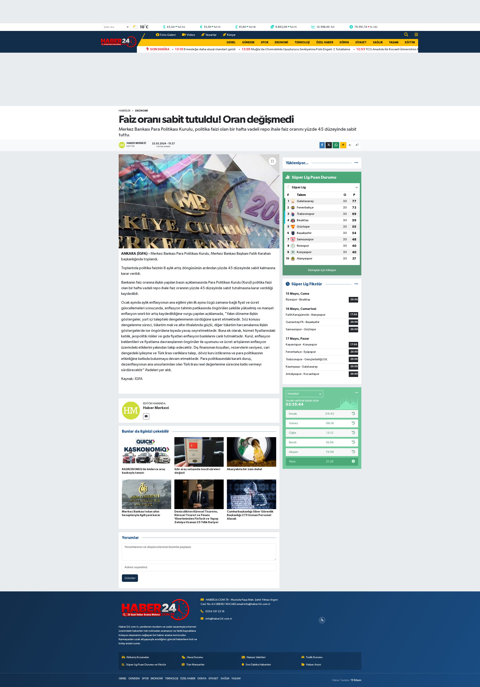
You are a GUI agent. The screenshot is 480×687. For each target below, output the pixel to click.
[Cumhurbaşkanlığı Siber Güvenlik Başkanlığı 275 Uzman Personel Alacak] (251, 494)
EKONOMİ (281, 42)
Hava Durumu (195, 657)
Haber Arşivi (313, 664)
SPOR (264, 42)
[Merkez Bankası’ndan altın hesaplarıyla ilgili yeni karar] (146, 494)
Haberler (124, 110)
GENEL (231, 42)
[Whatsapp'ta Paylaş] (336, 145)
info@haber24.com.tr (219, 618)
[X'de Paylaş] (329, 145)
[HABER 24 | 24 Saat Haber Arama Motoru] (119, 41)
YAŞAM (393, 42)
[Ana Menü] (414, 35)
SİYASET (361, 42)
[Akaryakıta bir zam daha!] (251, 451)
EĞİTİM (410, 42)
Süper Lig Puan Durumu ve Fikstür (146, 664)
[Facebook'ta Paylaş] (322, 145)
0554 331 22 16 (215, 611)
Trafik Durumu (314, 657)
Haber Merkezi (156, 408)
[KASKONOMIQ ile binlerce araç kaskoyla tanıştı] (146, 451)
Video (191, 35)
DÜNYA (344, 42)
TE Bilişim (355, 680)
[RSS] (322, 620)
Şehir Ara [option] (109, 27)
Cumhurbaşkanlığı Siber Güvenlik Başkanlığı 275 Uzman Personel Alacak (250, 515)
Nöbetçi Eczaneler (138, 657)
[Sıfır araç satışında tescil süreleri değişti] (199, 451)
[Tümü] (356, 163)
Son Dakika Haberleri (258, 664)
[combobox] (117, 27)
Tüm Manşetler (195, 664)
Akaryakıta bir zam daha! (244, 469)
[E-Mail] (146, 416)
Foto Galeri (168, 35)
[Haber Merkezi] (131, 410)
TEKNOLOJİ (302, 42)
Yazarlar (211, 35)
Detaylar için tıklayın (322, 270)
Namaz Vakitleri (256, 657)
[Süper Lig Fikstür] (356, 284)
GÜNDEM (248, 42)
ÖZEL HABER (324, 42)
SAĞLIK (378, 42)
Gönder (130, 578)
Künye (231, 35)
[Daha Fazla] (343, 145)
